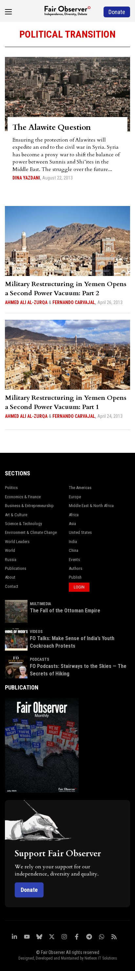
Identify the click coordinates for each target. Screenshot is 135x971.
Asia (72, 523)
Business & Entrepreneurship (29, 505)
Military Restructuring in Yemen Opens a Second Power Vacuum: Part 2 (65, 289)
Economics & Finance (23, 496)
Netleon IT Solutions (101, 958)
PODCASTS (39, 659)
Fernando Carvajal (73, 302)
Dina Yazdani (26, 177)
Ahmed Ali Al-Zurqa (26, 302)
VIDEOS (36, 631)
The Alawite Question (51, 127)
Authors (75, 568)
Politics (11, 487)
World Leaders (17, 541)
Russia (10, 559)
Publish (75, 577)
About (10, 577)
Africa (74, 514)
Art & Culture (16, 514)
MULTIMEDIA (40, 604)
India (73, 541)
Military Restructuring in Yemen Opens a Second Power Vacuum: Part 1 (65, 402)
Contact (11, 586)
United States (80, 532)
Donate (29, 889)
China (73, 550)
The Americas (80, 487)
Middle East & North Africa (91, 505)
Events (74, 559)
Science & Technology (23, 523)
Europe (75, 496)
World (10, 550)
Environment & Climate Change (31, 532)
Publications (15, 568)
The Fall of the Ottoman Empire (65, 610)
